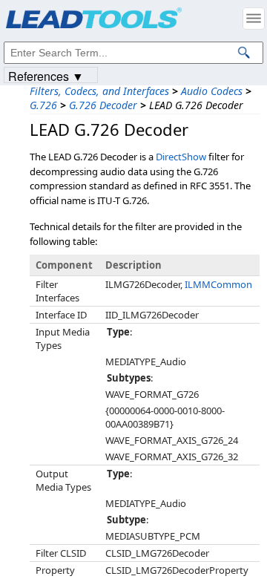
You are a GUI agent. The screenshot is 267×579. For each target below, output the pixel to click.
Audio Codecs (212, 91)
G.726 (43, 105)
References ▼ (46, 75)
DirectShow (181, 156)
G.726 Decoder (103, 105)
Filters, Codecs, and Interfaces (99, 91)
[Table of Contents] (254, 18)
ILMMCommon (218, 284)
